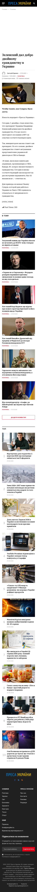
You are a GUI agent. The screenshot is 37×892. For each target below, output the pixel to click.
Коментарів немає (9, 78)
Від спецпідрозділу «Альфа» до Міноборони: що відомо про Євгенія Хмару (17, 404)
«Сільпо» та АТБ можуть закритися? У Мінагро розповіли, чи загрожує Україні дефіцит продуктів (21, 589)
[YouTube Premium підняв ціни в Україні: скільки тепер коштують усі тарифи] (18, 542)
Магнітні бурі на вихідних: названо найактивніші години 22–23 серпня (20, 622)
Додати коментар (18, 417)
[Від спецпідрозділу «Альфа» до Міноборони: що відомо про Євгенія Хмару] (18, 390)
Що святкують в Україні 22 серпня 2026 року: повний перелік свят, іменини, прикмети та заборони (18, 654)
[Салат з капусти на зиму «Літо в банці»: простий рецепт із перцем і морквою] (18, 674)
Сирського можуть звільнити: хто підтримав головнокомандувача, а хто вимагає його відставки (17, 372)
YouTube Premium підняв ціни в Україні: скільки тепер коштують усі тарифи (20, 556)
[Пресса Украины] (19, 3)
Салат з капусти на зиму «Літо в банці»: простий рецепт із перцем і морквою (21, 687)
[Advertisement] (18, 31)
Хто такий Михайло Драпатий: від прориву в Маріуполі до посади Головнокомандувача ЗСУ (17, 340)
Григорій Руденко (12, 73)
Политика (21, 76)
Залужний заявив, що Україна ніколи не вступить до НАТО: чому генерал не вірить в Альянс (18, 243)
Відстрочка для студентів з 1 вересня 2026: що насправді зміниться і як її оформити (19, 456)
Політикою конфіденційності (11, 856)
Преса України (29, 868)
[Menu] (3, 3)
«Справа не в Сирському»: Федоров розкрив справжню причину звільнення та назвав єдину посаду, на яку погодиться (18, 275)
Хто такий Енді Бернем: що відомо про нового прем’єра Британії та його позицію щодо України (18, 309)
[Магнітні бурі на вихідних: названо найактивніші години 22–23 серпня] (18, 608)
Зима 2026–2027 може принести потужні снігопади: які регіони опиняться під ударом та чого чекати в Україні (21, 488)
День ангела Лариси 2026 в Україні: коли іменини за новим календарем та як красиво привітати (21, 523)
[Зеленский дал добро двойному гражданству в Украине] (18, 93)
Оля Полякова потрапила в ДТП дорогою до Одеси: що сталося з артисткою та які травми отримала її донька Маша (21, 754)
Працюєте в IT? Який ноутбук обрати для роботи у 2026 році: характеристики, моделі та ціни (20, 720)
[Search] (34, 3)
